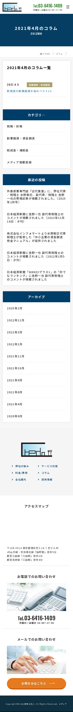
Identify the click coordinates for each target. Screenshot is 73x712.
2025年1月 (15, 308)
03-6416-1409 (47, 5)
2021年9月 (15, 380)
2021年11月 (15, 356)
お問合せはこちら (33, 683)
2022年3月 (15, 332)
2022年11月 (15, 320)
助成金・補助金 (18, 150)
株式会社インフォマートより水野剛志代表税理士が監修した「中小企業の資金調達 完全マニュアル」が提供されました (36, 237)
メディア (63, 703)
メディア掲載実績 (19, 162)
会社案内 (20, 479)
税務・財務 (15, 126)
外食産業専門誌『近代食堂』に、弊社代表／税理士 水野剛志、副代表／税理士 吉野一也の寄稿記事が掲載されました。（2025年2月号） (36, 196)
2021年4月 (15, 404)
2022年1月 (15, 344)
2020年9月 (15, 416)
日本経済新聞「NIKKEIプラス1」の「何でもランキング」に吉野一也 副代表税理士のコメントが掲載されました (36, 275)
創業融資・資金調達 (39, 84)
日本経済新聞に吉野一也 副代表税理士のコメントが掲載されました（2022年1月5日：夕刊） (36, 256)
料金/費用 (21, 472)
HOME (46, 53)
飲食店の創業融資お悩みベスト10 (29, 91)
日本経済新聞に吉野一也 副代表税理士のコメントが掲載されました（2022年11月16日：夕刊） (36, 217)
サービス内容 (50, 466)
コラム (59, 53)
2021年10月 (15, 368)
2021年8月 (15, 392)
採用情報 (47, 479)
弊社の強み (22, 466)
